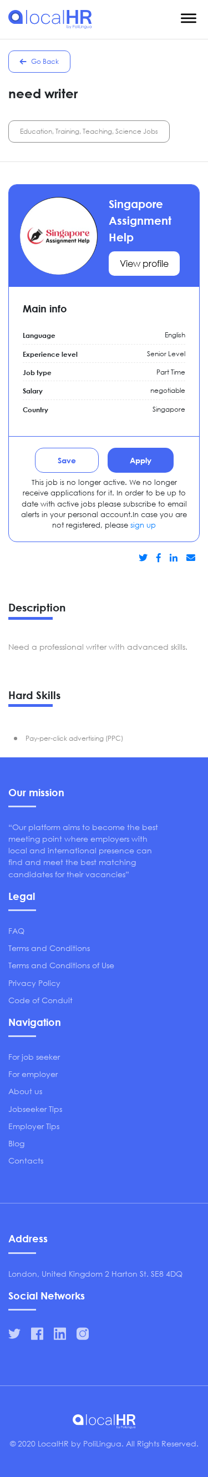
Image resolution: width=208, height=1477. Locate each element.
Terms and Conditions (49, 948)
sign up (143, 525)
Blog (16, 1143)
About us (25, 1091)
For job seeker (34, 1056)
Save (67, 460)
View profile (144, 263)
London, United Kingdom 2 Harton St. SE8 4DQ (95, 1273)
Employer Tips (33, 1126)
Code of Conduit (40, 1000)
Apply (140, 460)
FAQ (16, 930)
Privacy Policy (34, 983)
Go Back (44, 61)
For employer (33, 1074)
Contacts (25, 1160)
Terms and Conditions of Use (61, 965)
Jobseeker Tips (35, 1109)
